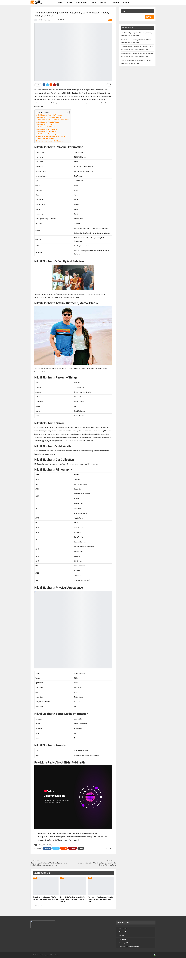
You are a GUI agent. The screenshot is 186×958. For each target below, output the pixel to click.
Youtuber (115, 2)
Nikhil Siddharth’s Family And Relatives (49, 117)
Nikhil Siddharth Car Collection (47, 129)
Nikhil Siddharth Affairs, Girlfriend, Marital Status (53, 120)
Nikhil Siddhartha (47, 844)
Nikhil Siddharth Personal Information (49, 115)
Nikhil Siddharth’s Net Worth (46, 127)
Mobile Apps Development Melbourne (129, 946)
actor (40, 844)
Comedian (126, 2)
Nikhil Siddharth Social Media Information (51, 136)
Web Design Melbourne (125, 943)
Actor (109, 19)
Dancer (69, 2)
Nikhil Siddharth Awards (46, 139)
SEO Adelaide (122, 932)
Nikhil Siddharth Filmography (46, 131)
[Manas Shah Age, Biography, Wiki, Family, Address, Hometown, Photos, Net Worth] (46, 886)
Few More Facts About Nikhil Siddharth (50, 141)
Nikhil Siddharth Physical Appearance (49, 134)
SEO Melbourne (123, 928)
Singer (60, 2)
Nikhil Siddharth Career (44, 124)
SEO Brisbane (122, 939)
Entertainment (81, 2)
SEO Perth (121, 935)
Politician (103, 2)
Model (94, 2)
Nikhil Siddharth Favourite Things (48, 122)
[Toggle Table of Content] (67, 112)
